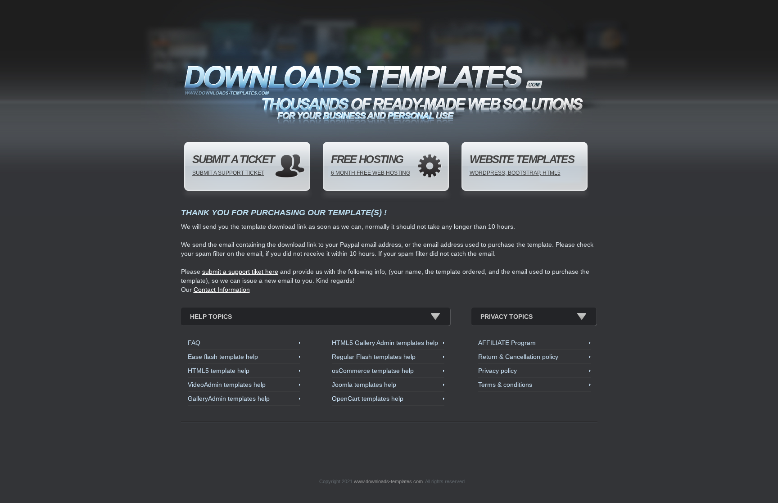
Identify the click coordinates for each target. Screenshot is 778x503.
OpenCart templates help (367, 398)
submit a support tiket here (240, 271)
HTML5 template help (218, 370)
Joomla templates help (364, 384)
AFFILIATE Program (507, 342)
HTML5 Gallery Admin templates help (385, 342)
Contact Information (222, 289)
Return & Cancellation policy (518, 356)
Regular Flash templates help (374, 356)
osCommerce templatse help (373, 370)
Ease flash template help (223, 356)
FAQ (194, 342)
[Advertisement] (392, 446)
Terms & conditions (505, 384)
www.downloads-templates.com (388, 481)
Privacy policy (497, 370)
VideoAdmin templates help (227, 384)
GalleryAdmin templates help (229, 398)
